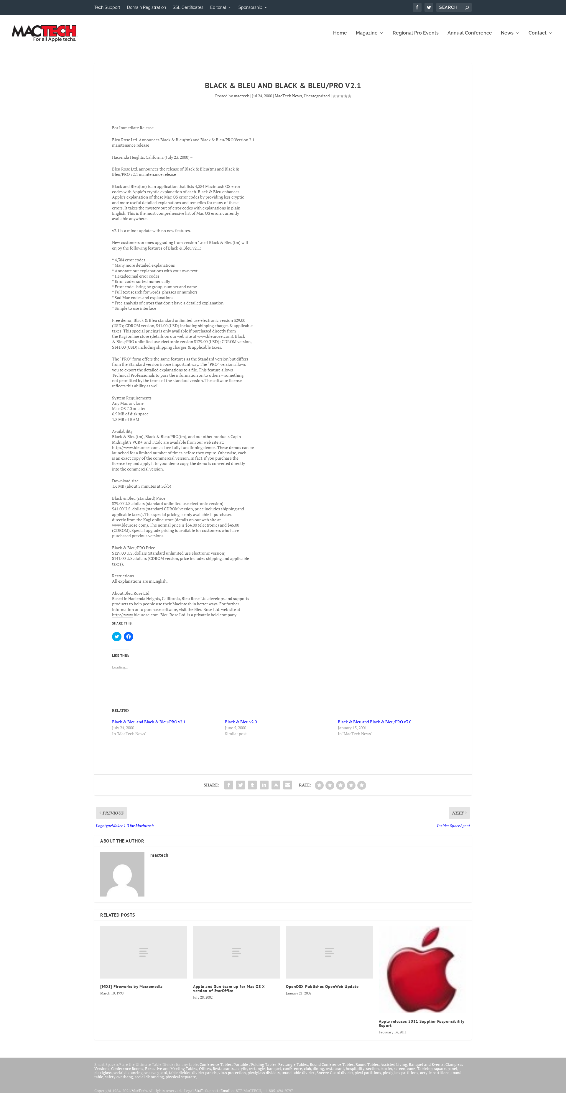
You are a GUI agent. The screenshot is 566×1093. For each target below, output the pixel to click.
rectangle (257, 1068)
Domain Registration (146, 7)
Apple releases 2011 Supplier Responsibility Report (421, 1023)
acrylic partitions (435, 1072)
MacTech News (288, 96)
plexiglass (103, 1072)
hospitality (355, 1068)
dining (318, 1068)
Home (340, 33)
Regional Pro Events (416, 33)
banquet (274, 1068)
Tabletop (424, 1068)
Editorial (218, 7)
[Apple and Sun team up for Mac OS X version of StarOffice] (236, 952)
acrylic (241, 1068)
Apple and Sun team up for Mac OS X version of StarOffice (229, 988)
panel (452, 1068)
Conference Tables (216, 1064)
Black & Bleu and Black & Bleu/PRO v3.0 (374, 722)
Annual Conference (469, 33)
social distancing (128, 1072)
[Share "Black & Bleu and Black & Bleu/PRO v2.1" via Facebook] (229, 785)
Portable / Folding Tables (255, 1064)
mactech (241, 96)
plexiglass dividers (264, 1072)
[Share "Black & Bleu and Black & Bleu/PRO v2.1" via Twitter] (240, 785)
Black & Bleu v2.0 (241, 722)
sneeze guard (155, 1072)
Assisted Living (394, 1064)
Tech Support (107, 7)
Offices (205, 1068)
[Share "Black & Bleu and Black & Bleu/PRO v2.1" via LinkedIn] (264, 785)
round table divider (298, 1072)
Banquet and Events (426, 1064)
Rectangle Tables (293, 1064)
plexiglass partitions (400, 1072)
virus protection (232, 1072)
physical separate (181, 1076)
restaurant (335, 1068)
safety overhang (119, 1076)
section (372, 1068)
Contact (538, 33)
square (440, 1068)
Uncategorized (317, 96)
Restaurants (223, 1068)
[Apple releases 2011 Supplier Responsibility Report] (422, 969)
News (507, 33)
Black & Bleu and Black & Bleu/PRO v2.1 (148, 722)
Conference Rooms (127, 1068)
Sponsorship (250, 7)
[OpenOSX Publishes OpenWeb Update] (329, 952)
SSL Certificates (188, 7)
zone (411, 1068)
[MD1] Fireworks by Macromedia (131, 986)
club (307, 1068)
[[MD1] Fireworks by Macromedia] (143, 952)
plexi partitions (368, 1072)
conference (292, 1068)
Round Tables (367, 1064)
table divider (179, 1072)
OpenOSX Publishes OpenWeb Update (322, 986)
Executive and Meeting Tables (171, 1068)
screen (399, 1068)
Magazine (367, 33)
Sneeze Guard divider (335, 1072)
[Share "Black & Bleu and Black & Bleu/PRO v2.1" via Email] (288, 785)
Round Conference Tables (332, 1064)
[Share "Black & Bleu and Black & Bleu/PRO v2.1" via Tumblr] (252, 785)
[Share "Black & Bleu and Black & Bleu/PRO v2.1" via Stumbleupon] (276, 785)
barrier (386, 1068)
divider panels (204, 1072)
